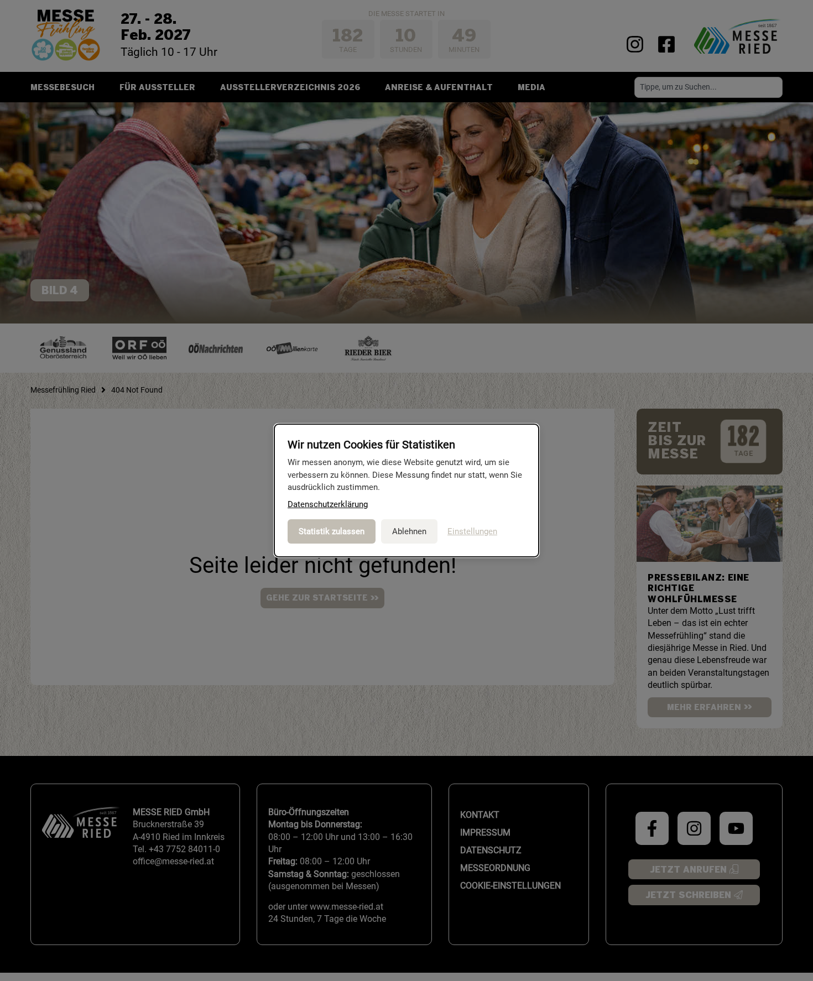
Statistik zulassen (331, 531)
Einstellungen (472, 531)
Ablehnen (409, 531)
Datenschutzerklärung (328, 504)
